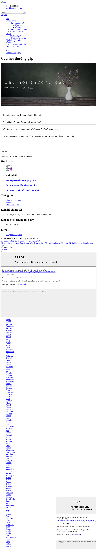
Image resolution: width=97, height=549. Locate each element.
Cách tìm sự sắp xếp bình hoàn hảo (23, 190)
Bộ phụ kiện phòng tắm (19, 29)
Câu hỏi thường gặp (13, 40)
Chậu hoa (18, 25)
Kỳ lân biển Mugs (75, 243)
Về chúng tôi (10, 42)
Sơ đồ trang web (21, 241)
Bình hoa (18, 27)
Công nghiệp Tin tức (18, 38)
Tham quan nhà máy (18, 44)
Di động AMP (34, 241)
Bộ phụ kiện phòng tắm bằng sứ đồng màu (17, 243)
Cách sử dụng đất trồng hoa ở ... (21, 185)
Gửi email (4, 249)
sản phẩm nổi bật (7, 241)
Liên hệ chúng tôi (12, 46)
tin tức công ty (15, 36)
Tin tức (8, 34)
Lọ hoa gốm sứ (54, 243)
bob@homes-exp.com (14, 235)
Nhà (7, 19)
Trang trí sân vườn (41, 243)
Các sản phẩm (11, 21)
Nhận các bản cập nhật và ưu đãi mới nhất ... (17, 156)
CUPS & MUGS (16, 31)
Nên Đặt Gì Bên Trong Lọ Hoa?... (22, 180)
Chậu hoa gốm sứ (17, 23)
